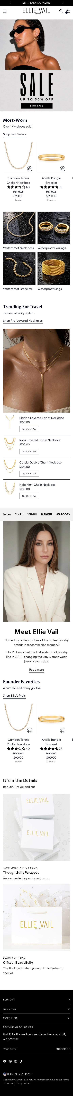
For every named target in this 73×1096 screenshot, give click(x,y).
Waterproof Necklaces (18, 248)
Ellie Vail (28, 1079)
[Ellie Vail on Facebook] (5, 1061)
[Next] (63, 3)
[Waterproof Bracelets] (19, 268)
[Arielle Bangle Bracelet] (51, 157)
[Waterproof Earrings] (54, 228)
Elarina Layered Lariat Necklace (41, 418)
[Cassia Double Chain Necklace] (10, 468)
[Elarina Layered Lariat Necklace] (10, 423)
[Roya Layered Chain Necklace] (10, 446)
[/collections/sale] (36, 65)
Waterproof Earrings (52, 248)
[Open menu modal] (4, 11)
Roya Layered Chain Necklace (39, 440)
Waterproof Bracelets (18, 289)
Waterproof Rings (50, 289)
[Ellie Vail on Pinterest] (10, 1061)
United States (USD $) (18, 1074)
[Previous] (10, 3)
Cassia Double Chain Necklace (40, 462)
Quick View (29, 429)
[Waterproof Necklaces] (19, 228)
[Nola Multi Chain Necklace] (10, 490)
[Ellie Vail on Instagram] (16, 1061)
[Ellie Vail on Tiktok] (21, 1061)
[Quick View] (30, 169)
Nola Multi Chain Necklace (37, 485)
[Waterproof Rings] (54, 268)
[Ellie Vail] (36, 11)
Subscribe (63, 1049)
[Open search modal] (60, 11)
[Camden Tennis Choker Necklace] (18, 157)
